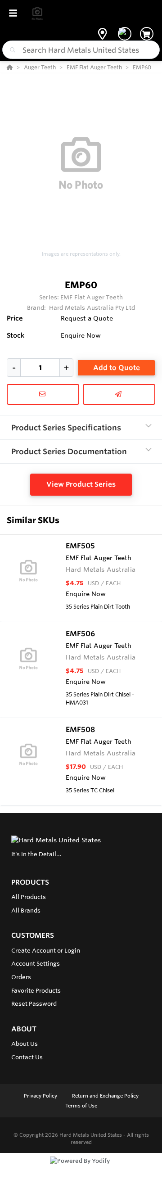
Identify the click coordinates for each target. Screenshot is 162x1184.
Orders (21, 977)
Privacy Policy (41, 1096)
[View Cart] (146, 34)
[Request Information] (43, 394)
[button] (102, 34)
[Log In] (124, 34)
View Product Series (81, 484)
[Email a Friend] (119, 394)
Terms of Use (81, 1106)
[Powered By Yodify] (81, 1169)
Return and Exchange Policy (105, 1096)
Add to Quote (116, 367)
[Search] (11, 50)
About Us (24, 1043)
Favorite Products (36, 990)
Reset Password (34, 1003)
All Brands (25, 910)
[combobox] (81, 50)
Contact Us (27, 1057)
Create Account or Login (45, 950)
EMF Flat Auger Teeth (91, 297)
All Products (28, 896)
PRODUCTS (30, 882)
